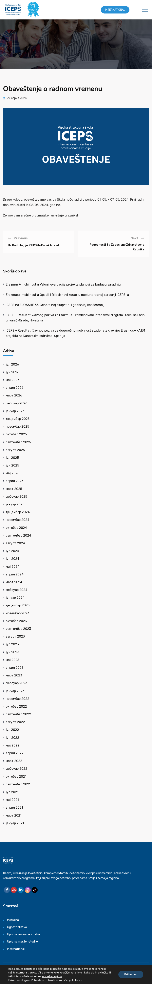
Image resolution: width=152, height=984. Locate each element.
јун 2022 (12, 738)
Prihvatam (130, 974)
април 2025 (14, 481)
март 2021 (14, 815)
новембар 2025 (17, 426)
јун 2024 (12, 559)
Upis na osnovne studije (23, 934)
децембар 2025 (17, 419)
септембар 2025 (18, 442)
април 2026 (15, 388)
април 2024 (15, 574)
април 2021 (14, 807)
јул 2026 (12, 364)
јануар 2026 (15, 411)
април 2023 (14, 667)
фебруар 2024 (16, 590)
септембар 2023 (18, 629)
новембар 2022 (17, 699)
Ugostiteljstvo (17, 927)
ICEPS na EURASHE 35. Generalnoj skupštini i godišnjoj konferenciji (55, 305)
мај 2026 (12, 380)
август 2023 (15, 636)
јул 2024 (12, 551)
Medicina (13, 920)
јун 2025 (12, 465)
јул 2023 (12, 644)
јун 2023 (12, 652)
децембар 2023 (17, 605)
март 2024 (14, 582)
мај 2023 (12, 660)
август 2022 (15, 722)
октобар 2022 (16, 706)
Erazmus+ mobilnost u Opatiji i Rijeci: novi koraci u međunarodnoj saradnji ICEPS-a (67, 295)
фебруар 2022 (16, 768)
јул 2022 (12, 730)
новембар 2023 (17, 613)
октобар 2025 (16, 434)
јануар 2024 (15, 597)
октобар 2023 (16, 621)
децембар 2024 (18, 512)
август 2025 (15, 450)
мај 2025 (12, 473)
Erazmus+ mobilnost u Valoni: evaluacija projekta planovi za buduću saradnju (63, 284)
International (115, 10)
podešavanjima (52, 976)
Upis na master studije (22, 941)
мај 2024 (12, 566)
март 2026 (14, 395)
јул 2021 (12, 792)
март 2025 (14, 489)
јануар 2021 (15, 823)
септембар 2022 (18, 714)
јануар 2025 (15, 504)
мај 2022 (12, 745)
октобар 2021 (16, 776)
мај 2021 (12, 800)
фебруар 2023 (16, 683)
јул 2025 (12, 458)
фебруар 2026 (16, 403)
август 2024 (15, 543)
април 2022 (15, 753)
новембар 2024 (17, 520)
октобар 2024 (16, 528)
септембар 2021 (18, 784)
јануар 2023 (15, 691)
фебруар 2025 (16, 496)
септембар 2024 (18, 535)
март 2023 (14, 675)
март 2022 (14, 761)
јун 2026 (12, 372)
